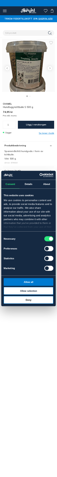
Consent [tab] (10, 184)
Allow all (28, 281)
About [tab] (46, 184)
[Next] (49, 68)
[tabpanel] (28, 65)
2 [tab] (29, 96)
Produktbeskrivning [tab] (15, 145)
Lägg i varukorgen (36, 124)
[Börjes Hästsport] (28, 10)
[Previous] (7, 68)
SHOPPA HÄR (45, 18)
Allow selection (28, 291)
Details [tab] (28, 184)
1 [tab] (27, 96)
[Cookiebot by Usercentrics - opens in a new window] (40, 175)
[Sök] (50, 33)
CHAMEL (7, 104)
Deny (28, 299)
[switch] (48, 248)
